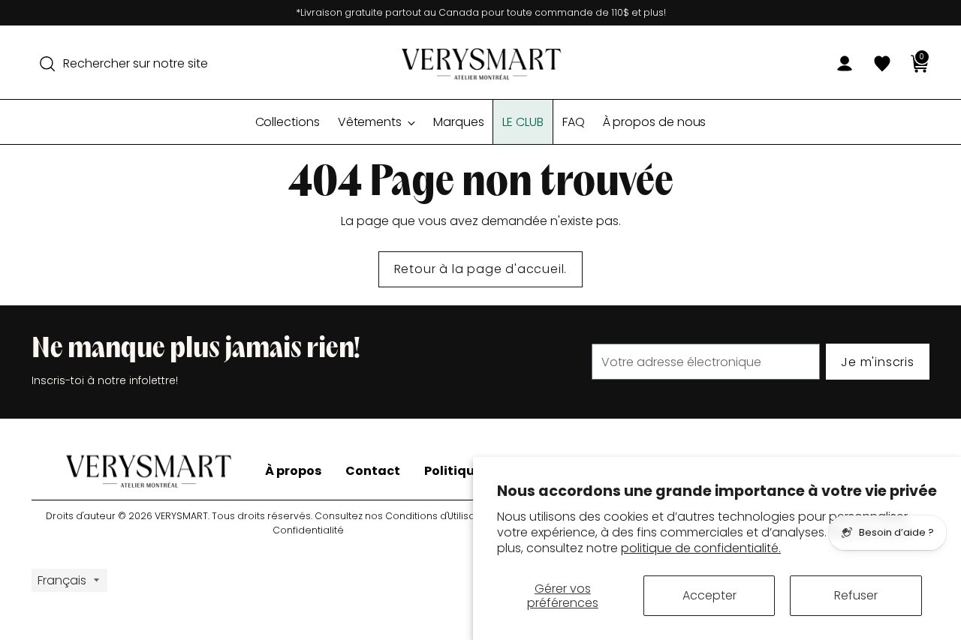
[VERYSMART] (480, 64)
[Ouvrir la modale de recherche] (47, 64)
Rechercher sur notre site (135, 63)
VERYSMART (181, 515)
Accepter (709, 595)
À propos (293, 470)
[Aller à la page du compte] (838, 64)
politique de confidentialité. (701, 548)
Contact (372, 470)
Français (62, 580)
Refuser (856, 595)
